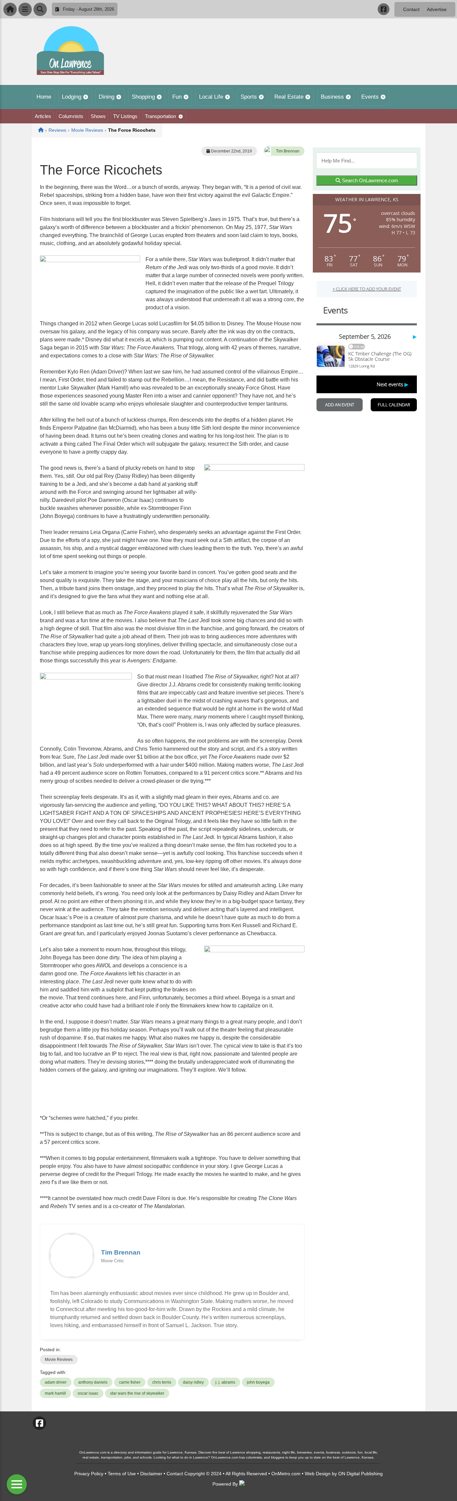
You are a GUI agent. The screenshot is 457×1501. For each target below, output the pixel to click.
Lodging (71, 97)
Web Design (318, 1473)
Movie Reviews (59, 1359)
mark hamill (55, 1393)
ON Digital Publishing (360, 1473)
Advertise (437, 9)
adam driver (56, 1382)
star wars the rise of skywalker (137, 1393)
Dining (106, 97)
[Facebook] (383, 9)
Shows (98, 116)
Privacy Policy (88, 1473)
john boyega (258, 1382)
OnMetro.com (285, 1473)
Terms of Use (122, 1473)
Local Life (211, 97)
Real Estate (288, 97)
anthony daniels (92, 1382)
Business (332, 97)
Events (370, 97)
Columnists (71, 116)
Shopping (143, 97)
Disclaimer (151, 1473)
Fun (177, 97)
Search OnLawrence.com (369, 180)
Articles (43, 116)
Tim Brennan (287, 151)
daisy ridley (193, 1382)
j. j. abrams (225, 1382)
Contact (411, 9)
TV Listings (125, 116)
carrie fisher (130, 1382)
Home (43, 97)
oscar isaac (88, 1393)
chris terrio (161, 1382)
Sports (249, 97)
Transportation (160, 116)
